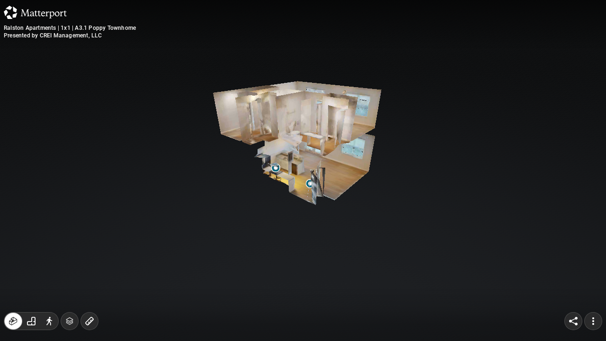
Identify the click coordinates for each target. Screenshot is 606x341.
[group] (31, 321)
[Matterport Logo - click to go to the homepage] (35, 12)
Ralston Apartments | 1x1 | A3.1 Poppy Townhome (70, 28)
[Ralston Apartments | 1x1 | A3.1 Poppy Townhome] (303, 170)
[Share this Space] (573, 321)
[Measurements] (89, 321)
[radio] (13, 321)
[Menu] (593, 321)
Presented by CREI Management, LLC (53, 35)
